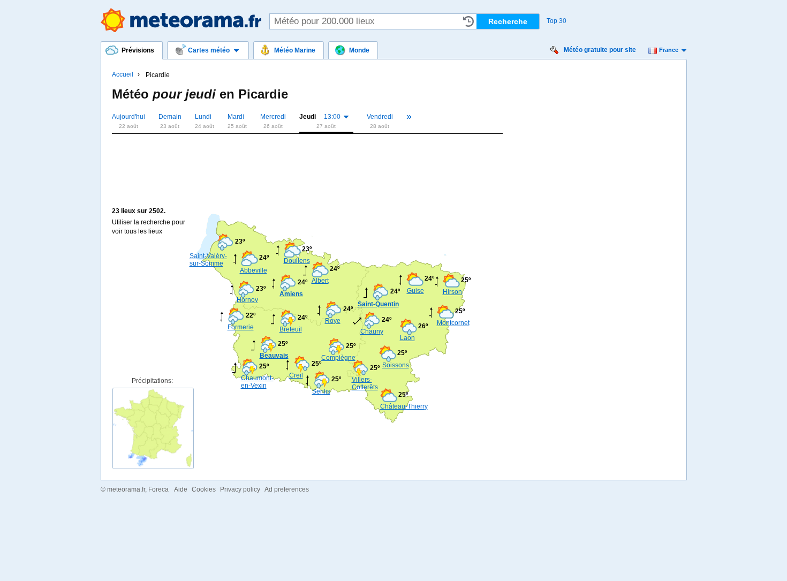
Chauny (371, 331)
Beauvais (274, 355)
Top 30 (556, 21)
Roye (332, 321)
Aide (180, 489)
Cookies (204, 489)
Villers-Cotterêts (365, 383)
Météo (181, 20)
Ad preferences (286, 489)
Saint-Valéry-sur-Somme (208, 259)
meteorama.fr (126, 489)
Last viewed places (468, 21)
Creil (296, 375)
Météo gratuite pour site (600, 50)
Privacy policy (240, 489)
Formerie (241, 327)
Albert (320, 280)
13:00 (332, 116)
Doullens (297, 261)
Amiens (291, 294)
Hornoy (247, 300)
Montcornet (453, 323)
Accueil (122, 74)
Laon (407, 338)
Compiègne (337, 357)
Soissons (395, 365)
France (668, 50)
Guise (415, 291)
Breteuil (290, 329)
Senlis (321, 391)
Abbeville (253, 270)
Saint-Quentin (378, 304)
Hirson (452, 292)
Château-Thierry (404, 406)
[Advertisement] (307, 156)
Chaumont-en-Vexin (257, 381)
